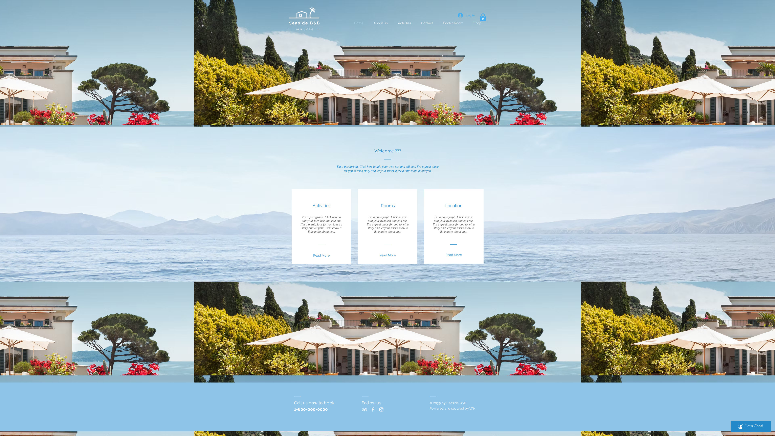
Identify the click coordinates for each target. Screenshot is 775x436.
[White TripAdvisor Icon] (364, 409)
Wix (472, 408)
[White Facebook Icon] (373, 409)
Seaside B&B (304, 23)
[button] (483, 17)
